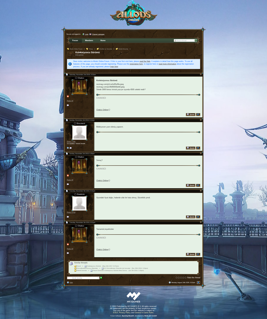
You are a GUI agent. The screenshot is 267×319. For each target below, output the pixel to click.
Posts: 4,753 (71, 212)
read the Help (145, 61)
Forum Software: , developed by (133, 316)
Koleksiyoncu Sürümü (87, 52)
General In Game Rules (144, 313)
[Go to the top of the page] (198, 114)
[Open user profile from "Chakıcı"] (79, 87)
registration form (136, 64)
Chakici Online (102, 110)
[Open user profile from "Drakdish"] (79, 203)
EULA (115, 313)
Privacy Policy (125, 313)
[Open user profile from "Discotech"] (79, 132)
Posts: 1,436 (71, 141)
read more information (167, 64)
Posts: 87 (70, 101)
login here (114, 67)
